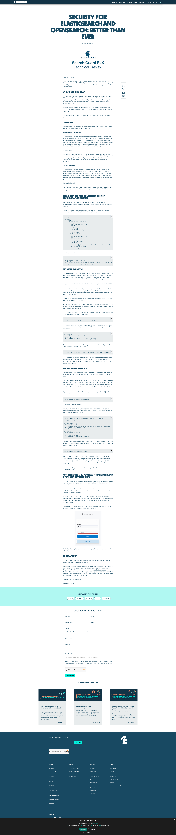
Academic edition (73, 774)
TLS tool (51, 803)
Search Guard (89, 43)
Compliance (52, 776)
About (149, 2)
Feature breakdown (74, 771)
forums (106, 573)
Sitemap (92, 796)
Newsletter (92, 793)
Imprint (112, 782)
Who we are (113, 768)
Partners (112, 771)
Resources (142, 2)
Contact (155, 2)
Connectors (52, 787)
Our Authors (113, 776)
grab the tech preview (99, 570)
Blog (135, 2)
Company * (92, 622)
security (51, 764)
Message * (67, 644)
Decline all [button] (92, 829)
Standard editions (74, 768)
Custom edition (73, 776)
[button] (88, 832)
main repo (75, 575)
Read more (95, 823)
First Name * (68, 616)
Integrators (113, 774)
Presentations (93, 782)
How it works (52, 771)
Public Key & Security (115, 785)
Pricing (129, 2)
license (71, 764)
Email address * (69, 622)
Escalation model (53, 790)
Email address (52, 742)
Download (122, 2)
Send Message (70, 675)
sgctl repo (85, 575)
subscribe (78, 742)
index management (54, 799)
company (112, 764)
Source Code (93, 771)
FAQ (91, 774)
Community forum (94, 776)
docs (73, 469)
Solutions (114, 2)
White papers (93, 787)
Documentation (93, 768)
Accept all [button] (83, 829)
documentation (105, 361)
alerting (51, 781)
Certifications (52, 774)
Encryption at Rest (54, 795)
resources (92, 764)
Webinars (92, 785)
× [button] (174, 819)
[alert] (88, 826)
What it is (51, 768)
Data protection (114, 779)
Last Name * (92, 616)
